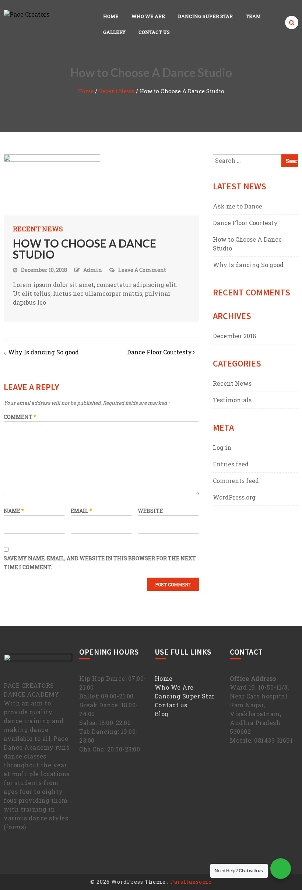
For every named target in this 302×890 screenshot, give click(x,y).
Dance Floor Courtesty (159, 352)
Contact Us (154, 32)
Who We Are (148, 16)
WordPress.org (234, 497)
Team (253, 16)
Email (81, 510)
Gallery (114, 32)
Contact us (171, 705)
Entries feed (231, 464)
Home (111, 16)
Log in (222, 447)
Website (150, 510)
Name (14, 510)
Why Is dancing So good (43, 352)
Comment (20, 416)
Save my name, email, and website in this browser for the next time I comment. (100, 563)
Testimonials (232, 400)
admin (92, 269)
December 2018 (234, 336)
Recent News (116, 91)
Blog (162, 714)
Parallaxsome (191, 881)
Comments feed (236, 480)
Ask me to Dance (237, 206)
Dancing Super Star (205, 16)
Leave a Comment (142, 270)
